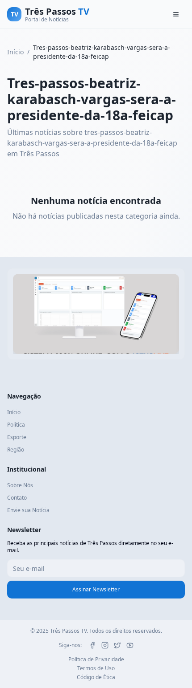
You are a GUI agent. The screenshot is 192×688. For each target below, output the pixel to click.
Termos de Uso (96, 668)
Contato (17, 497)
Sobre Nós (20, 485)
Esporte (16, 437)
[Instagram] (105, 645)
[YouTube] (130, 645)
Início (15, 52)
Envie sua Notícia (28, 510)
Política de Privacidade (96, 659)
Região (15, 449)
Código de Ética (96, 677)
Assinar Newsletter (96, 589)
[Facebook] (92, 645)
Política (16, 424)
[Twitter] (117, 645)
